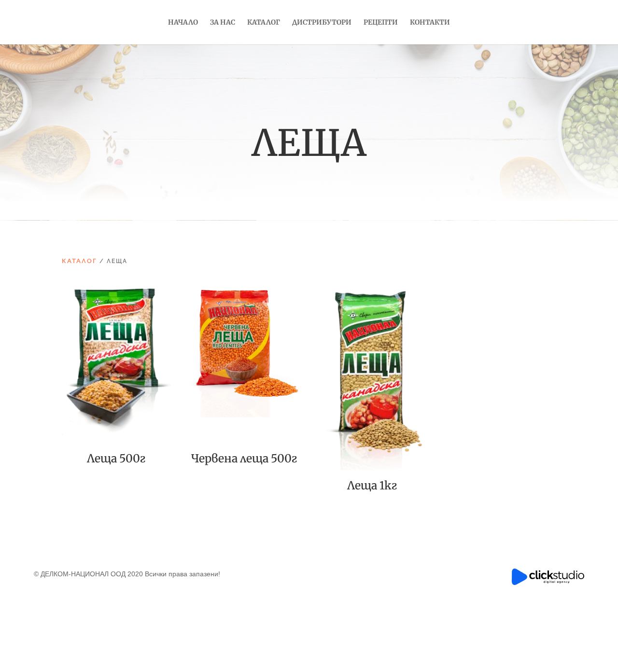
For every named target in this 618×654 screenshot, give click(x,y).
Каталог (263, 23)
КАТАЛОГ (79, 260)
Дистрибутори (321, 23)
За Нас (222, 23)
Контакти (430, 23)
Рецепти (381, 23)
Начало (183, 23)
